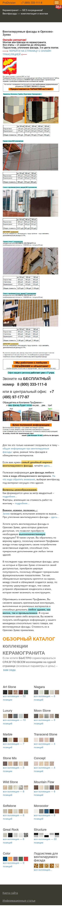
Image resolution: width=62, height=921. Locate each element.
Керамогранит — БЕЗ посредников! (23, 10)
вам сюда (9, 670)
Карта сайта (10, 893)
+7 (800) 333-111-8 (31, 2)
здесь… (48, 465)
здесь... (55, 517)
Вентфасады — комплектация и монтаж (25, 13)
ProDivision (9, 2)
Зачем (6, 513)
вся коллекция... (43, 869)
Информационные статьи (19, 900)
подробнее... (10, 496)
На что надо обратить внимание (29, 477)
